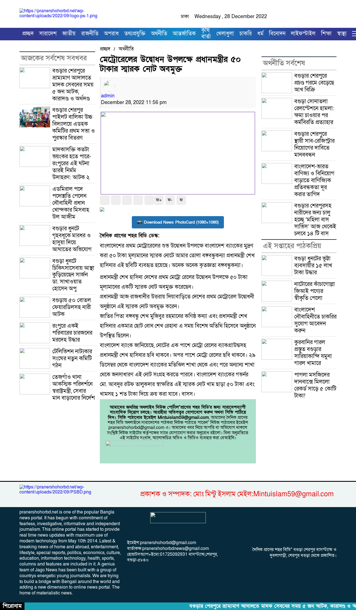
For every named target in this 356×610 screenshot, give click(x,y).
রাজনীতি (89, 34)
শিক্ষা (326, 34)
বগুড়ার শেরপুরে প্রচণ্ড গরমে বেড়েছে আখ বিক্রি (314, 82)
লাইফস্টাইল (303, 34)
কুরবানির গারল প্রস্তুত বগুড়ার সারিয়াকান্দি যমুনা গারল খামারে (313, 352)
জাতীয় (69, 34)
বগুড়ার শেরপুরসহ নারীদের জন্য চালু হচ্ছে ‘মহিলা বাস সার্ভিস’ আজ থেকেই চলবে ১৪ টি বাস (315, 219)
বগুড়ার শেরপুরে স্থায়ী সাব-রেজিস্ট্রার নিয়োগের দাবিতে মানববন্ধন (314, 144)
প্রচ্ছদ (28, 34)
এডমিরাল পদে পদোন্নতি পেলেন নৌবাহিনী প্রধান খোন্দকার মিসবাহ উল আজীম (70, 203)
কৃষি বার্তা (206, 33)
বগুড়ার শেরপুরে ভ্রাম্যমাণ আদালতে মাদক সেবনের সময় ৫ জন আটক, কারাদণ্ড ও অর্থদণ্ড (72, 84)
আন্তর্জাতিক (184, 34)
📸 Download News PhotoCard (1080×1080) (178, 222)
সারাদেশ (48, 34)
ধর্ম (260, 34)
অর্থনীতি (159, 34)
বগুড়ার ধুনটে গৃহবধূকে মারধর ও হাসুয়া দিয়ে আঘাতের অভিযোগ (72, 238)
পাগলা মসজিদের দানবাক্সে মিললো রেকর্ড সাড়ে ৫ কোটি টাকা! (315, 385)
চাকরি (245, 34)
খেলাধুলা (225, 34)
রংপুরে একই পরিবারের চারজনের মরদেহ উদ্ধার (72, 333)
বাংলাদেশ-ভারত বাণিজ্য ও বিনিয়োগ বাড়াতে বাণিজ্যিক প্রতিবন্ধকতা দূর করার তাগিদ (314, 180)
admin (108, 96)
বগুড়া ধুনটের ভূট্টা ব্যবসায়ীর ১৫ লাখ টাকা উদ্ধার (313, 265)
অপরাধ (111, 34)
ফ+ (159, 200)
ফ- (170, 200)
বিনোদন (277, 34)
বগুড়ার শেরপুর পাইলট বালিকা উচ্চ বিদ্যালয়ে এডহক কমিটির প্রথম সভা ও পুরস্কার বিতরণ (73, 124)
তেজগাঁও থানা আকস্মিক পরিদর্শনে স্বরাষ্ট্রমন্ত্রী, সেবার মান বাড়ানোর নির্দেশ (73, 387)
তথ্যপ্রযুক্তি (134, 34)
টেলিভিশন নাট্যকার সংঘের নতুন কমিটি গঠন (72, 358)
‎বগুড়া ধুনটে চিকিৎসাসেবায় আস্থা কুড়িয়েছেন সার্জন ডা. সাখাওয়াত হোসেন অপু (73, 275)
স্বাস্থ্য (342, 34)
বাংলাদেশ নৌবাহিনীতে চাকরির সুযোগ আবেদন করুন (315, 320)
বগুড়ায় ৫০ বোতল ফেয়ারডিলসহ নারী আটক (71, 307)
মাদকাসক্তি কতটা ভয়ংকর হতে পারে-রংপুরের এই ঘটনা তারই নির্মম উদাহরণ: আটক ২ (71, 163)
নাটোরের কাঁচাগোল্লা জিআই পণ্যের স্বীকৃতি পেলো (314, 291)
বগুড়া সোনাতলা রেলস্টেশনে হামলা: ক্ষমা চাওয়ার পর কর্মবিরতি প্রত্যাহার (314, 111)
